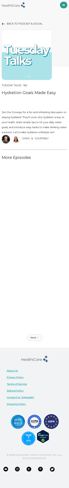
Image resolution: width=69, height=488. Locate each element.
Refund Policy (15, 390)
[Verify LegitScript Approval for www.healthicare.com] (43, 436)
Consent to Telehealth (20, 397)
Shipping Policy (16, 404)
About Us (12, 370)
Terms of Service (17, 384)
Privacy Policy (15, 377)
